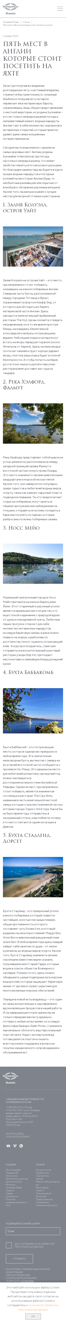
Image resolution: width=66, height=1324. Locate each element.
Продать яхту (42, 1172)
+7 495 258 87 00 (14, 1107)
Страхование (42, 1202)
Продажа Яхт (12, 1172)
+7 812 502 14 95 (14, 1110)
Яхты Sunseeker (13, 1169)
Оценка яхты (42, 1175)
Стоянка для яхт (44, 1193)
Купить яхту (12, 1175)
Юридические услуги (46, 1205)
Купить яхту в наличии (17, 1178)
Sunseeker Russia (14, 1187)
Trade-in (40, 1190)
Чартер (39, 1178)
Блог (8, 1205)
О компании (12, 1196)
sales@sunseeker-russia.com (19, 1113)
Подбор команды (44, 1199)
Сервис (9, 1193)
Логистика (41, 1196)
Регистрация (42, 1187)
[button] (41, 9)
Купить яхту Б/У (14, 1181)
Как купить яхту (43, 1169)
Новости (10, 1190)
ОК (33, 1316)
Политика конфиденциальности (16, 1201)
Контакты (10, 1184)
